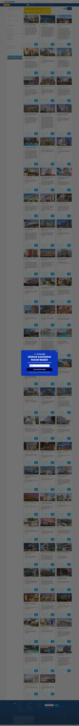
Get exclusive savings (39, 369)
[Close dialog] (56, 351)
